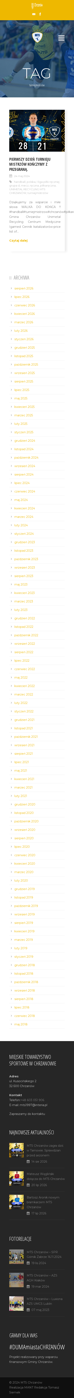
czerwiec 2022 (24, 669)
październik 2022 (26, 635)
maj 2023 (21, 584)
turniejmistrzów (38, 193)
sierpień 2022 (23, 652)
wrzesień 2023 (24, 567)
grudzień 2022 (24, 618)
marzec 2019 (23, 940)
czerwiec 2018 (24, 1016)
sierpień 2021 (23, 754)
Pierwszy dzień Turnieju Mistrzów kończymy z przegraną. (30, 164)
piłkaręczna (48, 185)
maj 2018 (21, 1024)
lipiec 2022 (21, 660)
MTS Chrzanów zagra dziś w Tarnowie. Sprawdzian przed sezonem (45, 1150)
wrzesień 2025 (24, 373)
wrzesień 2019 (24, 914)
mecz (25, 185)
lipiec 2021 (21, 762)
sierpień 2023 (23, 576)
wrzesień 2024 (24, 466)
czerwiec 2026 (24, 305)
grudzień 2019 (24, 889)
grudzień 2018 (24, 965)
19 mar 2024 (40, 1286)
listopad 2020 (24, 813)
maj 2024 (21, 500)
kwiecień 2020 (24, 863)
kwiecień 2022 (24, 686)
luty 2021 (20, 796)
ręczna (34, 185)
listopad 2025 (23, 356)
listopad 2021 (23, 728)
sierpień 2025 (23, 381)
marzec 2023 (23, 601)
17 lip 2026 (38, 1213)
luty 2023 (21, 610)
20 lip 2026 (39, 1185)
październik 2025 (26, 364)
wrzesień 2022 (24, 644)
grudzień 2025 (24, 348)
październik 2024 (26, 457)
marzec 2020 (24, 872)
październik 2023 (26, 559)
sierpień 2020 (24, 838)
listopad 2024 (24, 449)
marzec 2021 (23, 787)
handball (19, 181)
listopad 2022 (23, 627)
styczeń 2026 (24, 339)
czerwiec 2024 (24, 491)
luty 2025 (20, 424)
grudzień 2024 (24, 441)
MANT (28, 1387)
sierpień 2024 (24, 474)
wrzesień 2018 (24, 990)
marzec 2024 (23, 517)
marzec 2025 (23, 415)
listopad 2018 (23, 973)
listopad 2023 (23, 551)
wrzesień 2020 (24, 830)
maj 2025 (20, 398)
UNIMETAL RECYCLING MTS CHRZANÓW (27, 191)
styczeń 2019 (23, 957)
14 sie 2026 (39, 1161)
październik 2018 (26, 982)
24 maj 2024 (22, 176)
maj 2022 (21, 677)
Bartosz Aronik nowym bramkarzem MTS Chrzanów (43, 1202)
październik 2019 (26, 906)
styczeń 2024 (24, 534)
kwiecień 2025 (24, 407)
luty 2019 (20, 948)
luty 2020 (21, 880)
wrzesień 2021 (24, 745)
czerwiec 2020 (24, 855)
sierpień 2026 (23, 288)
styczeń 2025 (23, 432)
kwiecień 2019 (24, 931)
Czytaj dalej (18, 240)
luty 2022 (21, 703)
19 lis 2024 (38, 1263)
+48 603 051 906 (32, 1100)
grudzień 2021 (24, 720)
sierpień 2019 (23, 923)
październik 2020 (26, 821)
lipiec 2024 (22, 483)
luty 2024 (21, 525)
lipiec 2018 (21, 1007)
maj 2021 (20, 770)
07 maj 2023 (40, 1310)
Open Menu (61, 38)
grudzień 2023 (24, 542)
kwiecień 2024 (24, 508)
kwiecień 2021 (24, 779)
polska (31, 181)
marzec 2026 (23, 322)
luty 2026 (21, 331)
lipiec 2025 (21, 390)
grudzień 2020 (24, 804)
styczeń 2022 (24, 711)
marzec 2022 (23, 694)
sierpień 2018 (23, 999)
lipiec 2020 (22, 847)
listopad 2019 (23, 897)
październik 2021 (26, 737)
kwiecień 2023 (24, 593)
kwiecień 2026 (24, 314)
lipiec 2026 (21, 297)
